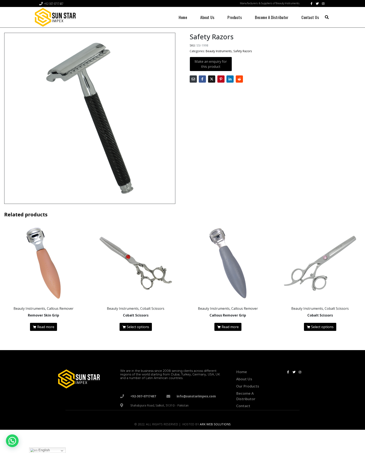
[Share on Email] (193, 79)
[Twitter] (317, 4)
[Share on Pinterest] (221, 79)
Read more (45, 327)
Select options (138, 327)
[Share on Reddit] (239, 79)
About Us (207, 17)
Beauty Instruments (219, 51)
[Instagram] (323, 4)
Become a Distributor (271, 17)
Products (234, 17)
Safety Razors (242, 51)
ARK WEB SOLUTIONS (215, 424)
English (44, 450)
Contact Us (310, 17)
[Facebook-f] (311, 4)
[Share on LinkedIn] (230, 79)
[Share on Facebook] (202, 79)
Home (183, 17)
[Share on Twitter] (211, 79)
